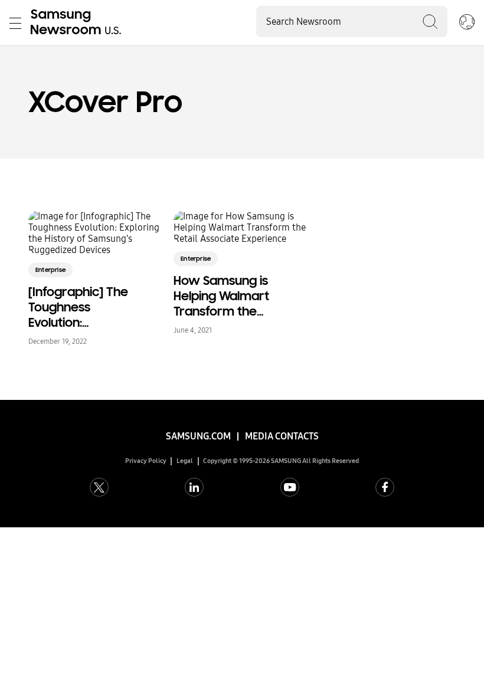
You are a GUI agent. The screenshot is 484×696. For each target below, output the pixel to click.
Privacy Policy (145, 461)
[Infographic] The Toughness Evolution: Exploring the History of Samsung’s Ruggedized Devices (78, 307)
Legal (184, 461)
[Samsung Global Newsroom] (467, 23)
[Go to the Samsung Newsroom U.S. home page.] (78, 23)
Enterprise (50, 270)
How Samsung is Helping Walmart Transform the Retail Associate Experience (221, 296)
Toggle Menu (15, 23)
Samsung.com (198, 436)
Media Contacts (282, 436)
